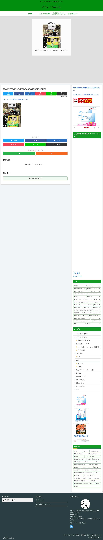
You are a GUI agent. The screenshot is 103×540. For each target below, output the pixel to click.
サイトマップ (40, 500)
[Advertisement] (51, 72)
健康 (77, 360)
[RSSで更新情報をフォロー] (52, 153)
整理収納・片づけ (81, 376)
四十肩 (80, 366)
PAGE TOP (99, 522)
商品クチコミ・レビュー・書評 (85, 370)
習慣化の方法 (80, 383)
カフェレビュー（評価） (83, 343)
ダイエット (81, 363)
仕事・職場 (79, 353)
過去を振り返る (80, 386)
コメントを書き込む (35, 178)
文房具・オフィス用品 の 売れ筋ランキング (15, 99)
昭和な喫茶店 (81, 350)
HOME (66, 535)
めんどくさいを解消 (82, 333)
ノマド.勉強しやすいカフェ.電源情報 (88, 347)
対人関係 (78, 373)
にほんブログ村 (77, 276)
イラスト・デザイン (82, 337)
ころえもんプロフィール (43, 504)
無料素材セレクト (96, 535)
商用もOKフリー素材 (84, 340)
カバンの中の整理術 (74, 535)
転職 (79, 356)
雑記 (77, 389)
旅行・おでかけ (80, 379)
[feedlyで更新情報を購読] (19, 153)
